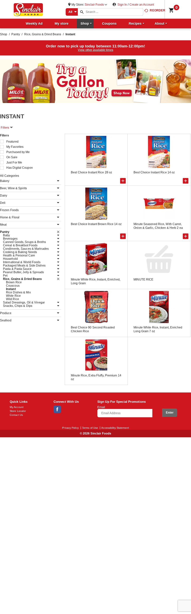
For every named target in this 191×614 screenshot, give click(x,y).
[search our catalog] (82, 12)
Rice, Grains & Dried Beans (42, 34)
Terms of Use (90, 427)
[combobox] (72, 12)
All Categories (9, 175)
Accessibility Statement (115, 427)
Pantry (15, 34)
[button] (96, 4)
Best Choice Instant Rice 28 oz (91, 172)
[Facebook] (57, 409)
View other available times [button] (95, 50)
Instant (70, 34)
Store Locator (18, 410)
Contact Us (16, 414)
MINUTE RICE (143, 279)
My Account (17, 407)
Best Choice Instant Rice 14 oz (154, 172)
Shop (3, 34)
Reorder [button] (157, 10)
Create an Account (141, 4)
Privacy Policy (70, 427)
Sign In (122, 4)
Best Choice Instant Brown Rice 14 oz (96, 224)
